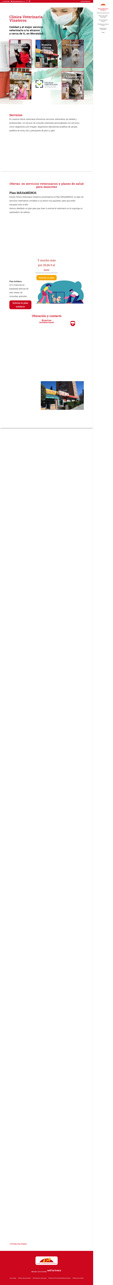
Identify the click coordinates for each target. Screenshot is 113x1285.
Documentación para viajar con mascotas (32, 1156)
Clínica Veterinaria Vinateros (103, 9)
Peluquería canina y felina (103, 25)
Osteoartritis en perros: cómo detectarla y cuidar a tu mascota (42, 1021)
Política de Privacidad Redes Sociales (59, 1278)
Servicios (46, 136)
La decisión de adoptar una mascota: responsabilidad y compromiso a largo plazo (46, 1224)
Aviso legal (13, 1278)
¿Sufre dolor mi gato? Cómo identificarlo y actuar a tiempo (41, 886)
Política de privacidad (24, 1278)
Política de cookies (78, 1278)
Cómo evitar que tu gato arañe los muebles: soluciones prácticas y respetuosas (45, 751)
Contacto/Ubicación (85, 1)
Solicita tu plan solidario (20, 305)
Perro (16, 468)
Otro (16, 471)
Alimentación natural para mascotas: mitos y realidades (40, 954)
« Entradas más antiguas (18, 1244)
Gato (16, 466)
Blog (103, 32)
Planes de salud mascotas (103, 16)
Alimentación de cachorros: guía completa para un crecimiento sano (46, 615)
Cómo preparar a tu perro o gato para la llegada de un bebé (41, 682)
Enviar (77, 495)
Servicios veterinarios (103, 13)
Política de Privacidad (18, 498)
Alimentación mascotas (103, 29)
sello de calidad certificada (67, 533)
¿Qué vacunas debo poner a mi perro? (30, 819)
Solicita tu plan (46, 277)
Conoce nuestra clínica (103, 20)
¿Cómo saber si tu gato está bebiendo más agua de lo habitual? (43, 1088)
